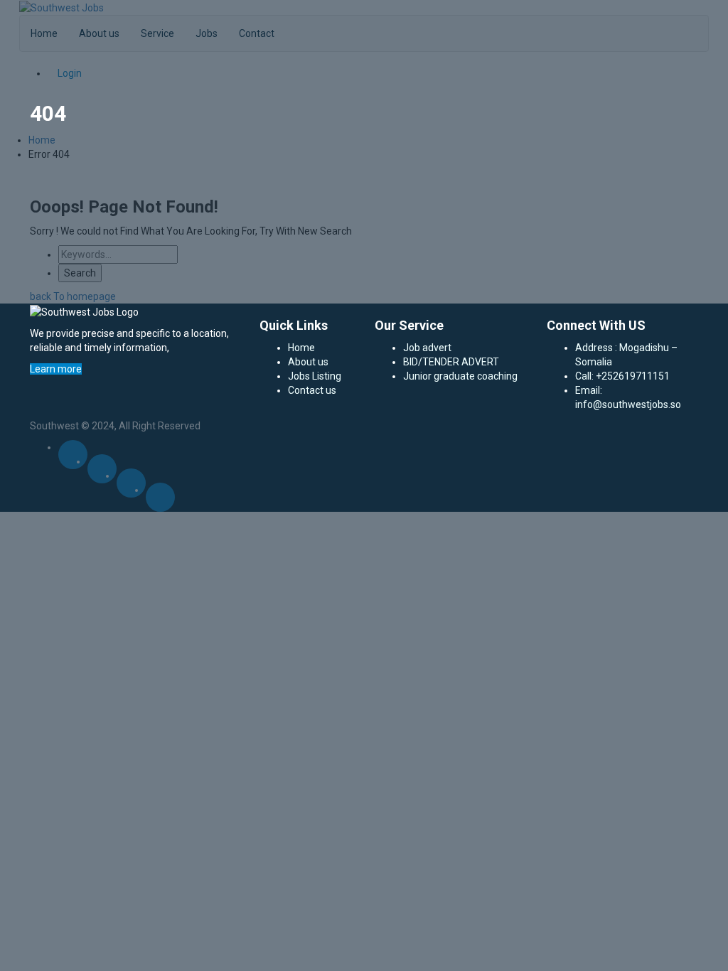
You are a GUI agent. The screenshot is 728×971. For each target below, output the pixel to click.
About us (308, 362)
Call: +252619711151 (622, 376)
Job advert (427, 347)
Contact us (312, 390)
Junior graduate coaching (460, 376)
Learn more (56, 369)
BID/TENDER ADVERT (451, 362)
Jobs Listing (314, 376)
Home (301, 347)
